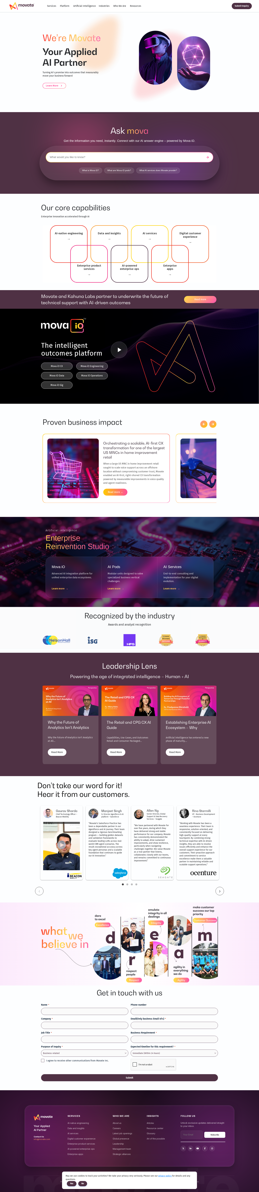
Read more (200, 299)
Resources (135, 6)
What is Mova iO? (90, 170)
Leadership (118, 1143)
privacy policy (165, 1176)
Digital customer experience (81, 1138)
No (82, 1183)
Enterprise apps (75, 1154)
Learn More (52, 85)
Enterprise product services (81, 1143)
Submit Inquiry (242, 6)
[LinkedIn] (190, 1148)
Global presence (121, 1138)
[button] (203, 424)
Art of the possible (156, 1138)
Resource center (155, 1128)
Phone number (138, 1004)
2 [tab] (127, 884)
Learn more (60, 588)
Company (47, 1018)
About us (117, 1123)
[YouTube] (197, 1148)
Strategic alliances (122, 1154)
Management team (122, 1149)
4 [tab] (136, 884)
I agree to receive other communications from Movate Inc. (77, 1060)
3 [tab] (131, 884)
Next (220, 891)
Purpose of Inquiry (52, 1046)
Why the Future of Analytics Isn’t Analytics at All (68, 727)
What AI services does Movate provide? (158, 170)
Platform (64, 6)
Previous (39, 891)
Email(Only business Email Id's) (148, 1018)
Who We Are (119, 6)
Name (45, 1004)
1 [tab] (122, 884)
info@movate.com (42, 1139)
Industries (104, 6)
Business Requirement (144, 1032)
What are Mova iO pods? (119, 170)
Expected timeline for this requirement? (153, 1046)
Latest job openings (122, 1133)
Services (51, 6)
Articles (150, 1123)
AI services (73, 1133)
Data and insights (76, 1128)
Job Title (46, 1032)
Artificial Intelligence (84, 6)
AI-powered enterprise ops (81, 1149)
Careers (117, 1128)
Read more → (115, 492)
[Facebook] (205, 1148)
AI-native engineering (78, 1123)
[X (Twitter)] (183, 1148)
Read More (57, 752)
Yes (71, 1183)
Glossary (151, 1133)
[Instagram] (212, 1148)
